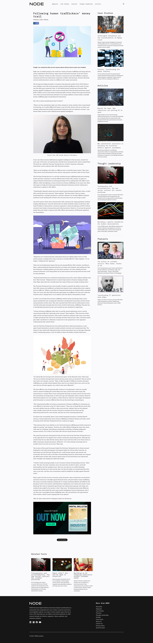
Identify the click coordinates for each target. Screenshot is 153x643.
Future (36, 23)
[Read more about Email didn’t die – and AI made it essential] (62, 564)
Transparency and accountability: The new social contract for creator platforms (40, 576)
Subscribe (99, 606)
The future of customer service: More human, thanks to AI (110, 263)
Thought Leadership (86, 4)
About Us (99, 621)
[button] (123, 4)
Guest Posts (99, 619)
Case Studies (64, 4)
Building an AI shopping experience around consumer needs (83, 575)
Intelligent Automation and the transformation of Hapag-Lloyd (110, 38)
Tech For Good (100, 628)
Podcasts (74, 4)
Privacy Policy (100, 625)
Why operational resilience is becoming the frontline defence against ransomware (110, 146)
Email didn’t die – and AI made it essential (61, 574)
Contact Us (99, 623)
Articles (98, 4)
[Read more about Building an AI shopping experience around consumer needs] (83, 564)
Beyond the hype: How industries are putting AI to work (110, 110)
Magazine (55, 4)
